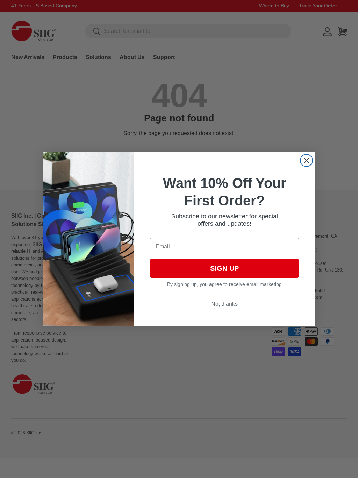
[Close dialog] (306, 160)
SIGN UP (224, 268)
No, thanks (224, 304)
